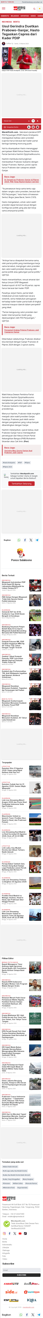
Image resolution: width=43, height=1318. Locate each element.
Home (4, 1239)
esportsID (25, 16)
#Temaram (6, 1183)
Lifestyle (5, 1247)
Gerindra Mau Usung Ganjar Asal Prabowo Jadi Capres (18, 452)
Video (4, 1259)
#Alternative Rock (9, 1188)
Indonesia (7, 22)
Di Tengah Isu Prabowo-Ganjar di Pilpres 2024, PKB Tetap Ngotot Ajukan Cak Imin (21, 181)
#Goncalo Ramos (31, 1183)
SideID (33, 16)
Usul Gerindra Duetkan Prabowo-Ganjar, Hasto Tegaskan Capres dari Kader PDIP (21, 32)
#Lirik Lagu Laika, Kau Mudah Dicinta (15, 1171)
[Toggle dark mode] (39, 8)
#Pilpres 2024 (7, 467)
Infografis (6, 1253)
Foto (4, 1256)
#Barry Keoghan (28, 1179)
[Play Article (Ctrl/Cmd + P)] (29, 127)
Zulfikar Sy (9, 43)
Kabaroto (5, 16)
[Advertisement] (21, 94)
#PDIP (20, 463)
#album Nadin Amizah (10, 1167)
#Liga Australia (22, 1188)
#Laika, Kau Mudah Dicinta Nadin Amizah (16, 1175)
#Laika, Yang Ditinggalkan (11, 1179)
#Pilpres (27, 463)
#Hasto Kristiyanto (9, 463)
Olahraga (6, 1250)
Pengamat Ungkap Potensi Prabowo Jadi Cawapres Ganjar (21, 331)
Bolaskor (15, 16)
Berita (16, 22)
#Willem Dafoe (18, 1183)
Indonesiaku (7, 1245)
